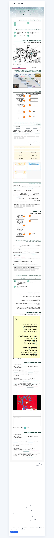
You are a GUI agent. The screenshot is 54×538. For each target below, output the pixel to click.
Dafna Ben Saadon (16, 4)
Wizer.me (21, 534)
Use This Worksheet (14, 531)
